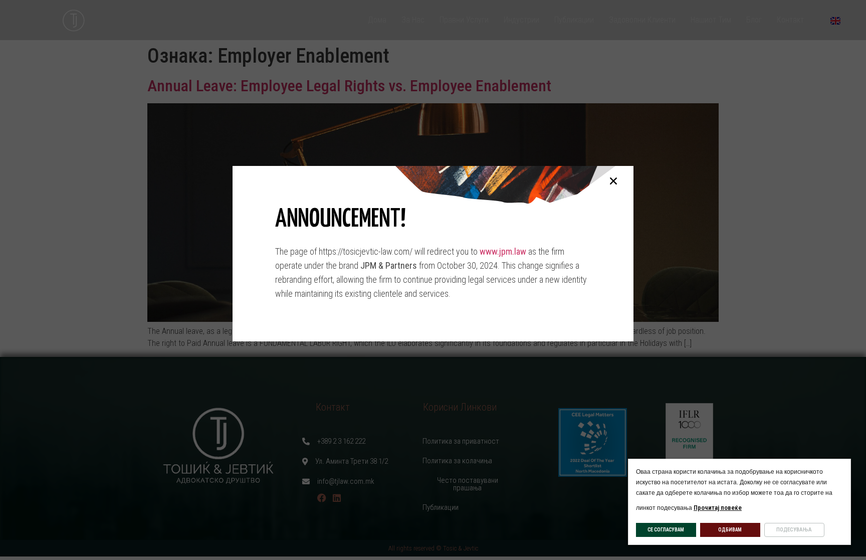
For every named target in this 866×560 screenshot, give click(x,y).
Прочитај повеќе (718, 507)
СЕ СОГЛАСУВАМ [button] (665, 529)
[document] (433, 280)
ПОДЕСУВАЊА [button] (794, 529)
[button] (613, 181)
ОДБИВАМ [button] (730, 529)
